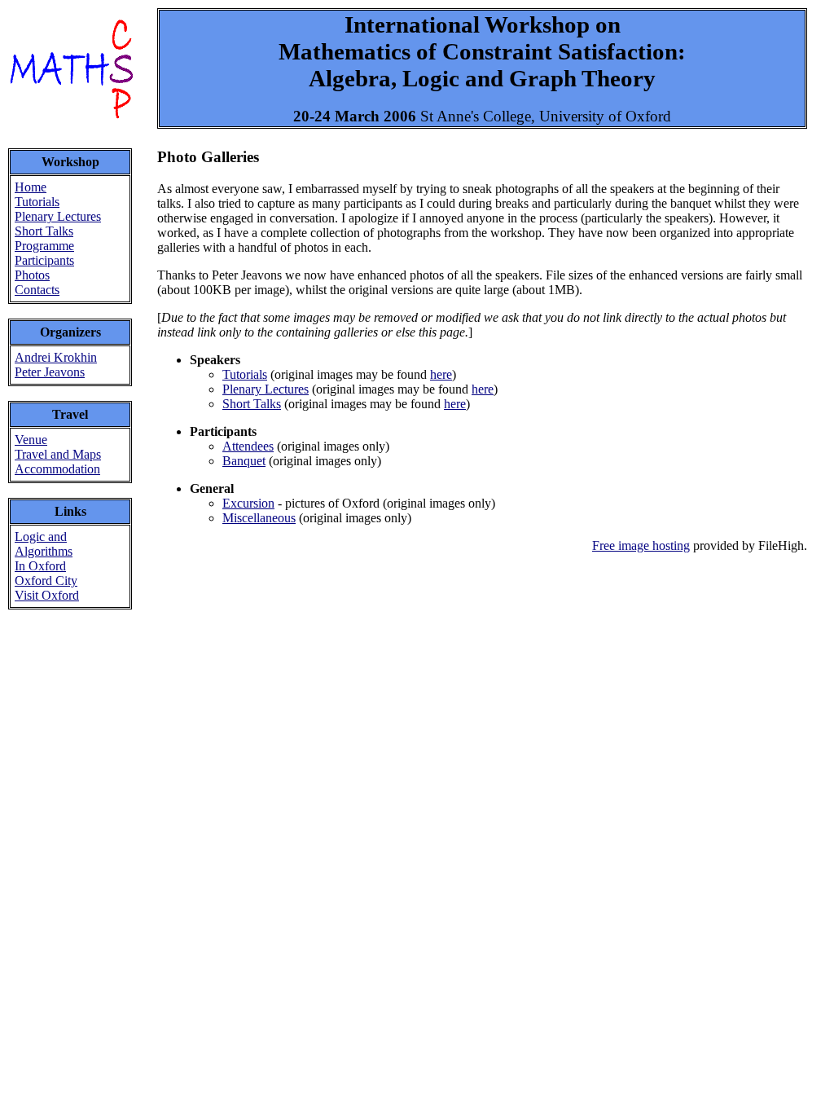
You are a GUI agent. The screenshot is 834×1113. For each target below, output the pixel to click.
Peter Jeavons (50, 372)
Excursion (248, 503)
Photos (32, 275)
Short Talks (44, 231)
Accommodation (57, 469)
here (441, 374)
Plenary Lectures (58, 216)
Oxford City (46, 580)
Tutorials (37, 202)
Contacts (37, 290)
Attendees (248, 446)
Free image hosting (641, 545)
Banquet (244, 461)
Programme (44, 246)
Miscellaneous (259, 518)
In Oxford (40, 566)
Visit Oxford (47, 595)
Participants (44, 260)
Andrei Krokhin (56, 357)
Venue (31, 440)
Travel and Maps (58, 454)
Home (30, 187)
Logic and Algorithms (43, 544)
